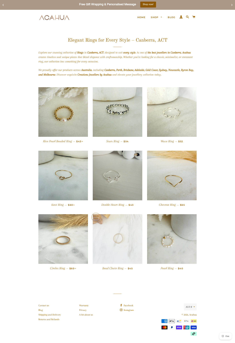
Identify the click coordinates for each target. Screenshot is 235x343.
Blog (171, 17)
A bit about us (86, 314)
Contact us (43, 305)
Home (141, 17)
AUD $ (189, 306)
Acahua (193, 314)
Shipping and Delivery (49, 314)
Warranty (84, 305)
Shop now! (140, 4)
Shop (155, 17)
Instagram (128, 310)
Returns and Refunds (48, 319)
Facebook (128, 305)
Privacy (82, 310)
